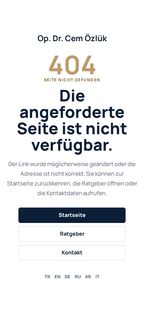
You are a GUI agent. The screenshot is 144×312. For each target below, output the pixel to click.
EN (57, 277)
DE (67, 277)
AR (88, 277)
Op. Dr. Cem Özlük (72, 38)
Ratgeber (72, 233)
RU (78, 277)
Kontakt (72, 252)
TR (47, 277)
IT (97, 277)
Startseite (72, 215)
